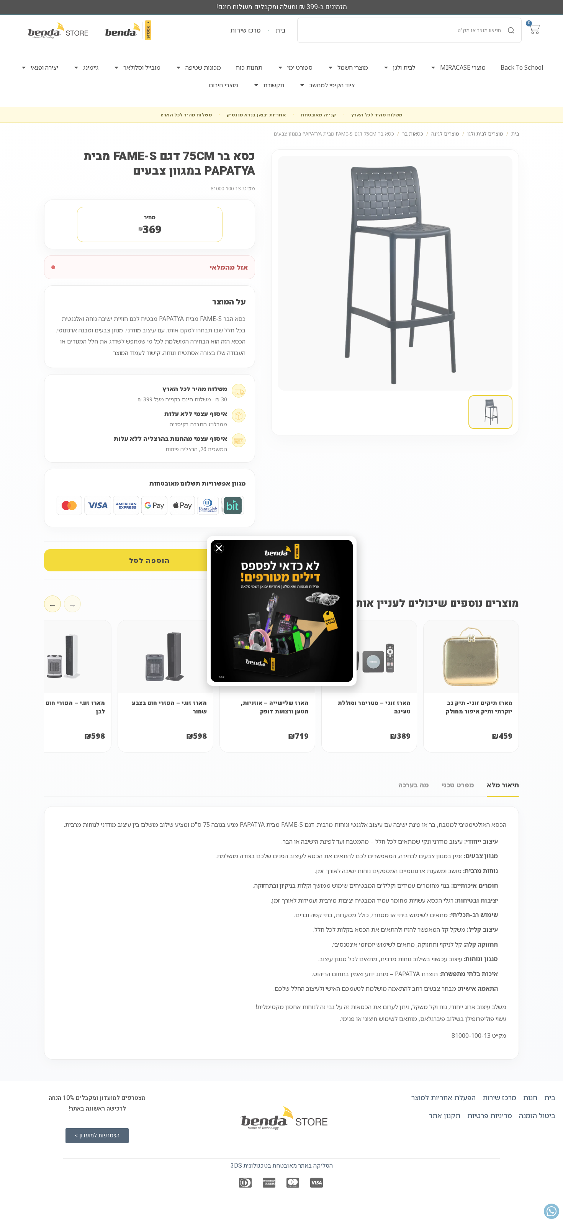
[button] (218, 548)
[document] (281, 611)
